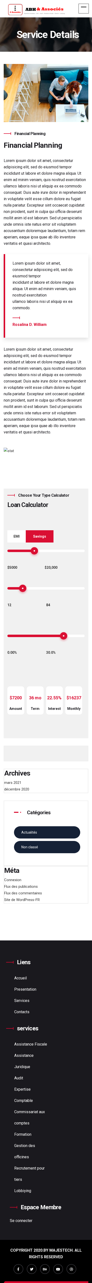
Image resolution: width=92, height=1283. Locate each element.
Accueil (20, 978)
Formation (22, 1134)
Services (21, 1000)
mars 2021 (12, 782)
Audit (18, 1078)
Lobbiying (22, 1190)
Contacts (21, 1012)
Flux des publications (21, 886)
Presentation (25, 989)
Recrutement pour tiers (29, 1174)
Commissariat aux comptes (29, 1117)
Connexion (12, 880)
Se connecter (21, 1220)
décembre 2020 (16, 789)
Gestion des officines (24, 1151)
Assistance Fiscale (30, 1044)
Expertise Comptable (23, 1095)
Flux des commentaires (23, 893)
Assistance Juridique (24, 1061)
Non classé (29, 847)
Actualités (29, 832)
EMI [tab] (16, 536)
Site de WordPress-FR (22, 900)
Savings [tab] (39, 536)
